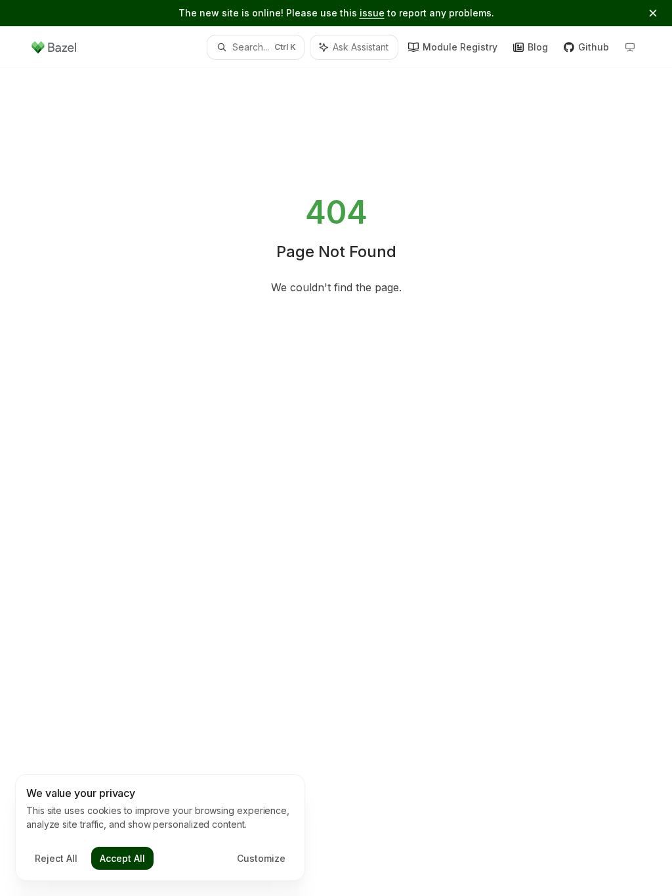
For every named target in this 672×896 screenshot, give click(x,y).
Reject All (56, 858)
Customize (261, 858)
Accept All (122, 858)
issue (372, 12)
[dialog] (160, 828)
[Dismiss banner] (653, 13)
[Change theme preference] (630, 47)
